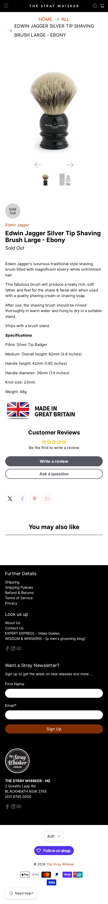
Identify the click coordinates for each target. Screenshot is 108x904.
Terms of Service (19, 598)
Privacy (11, 603)
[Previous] (38, 165)
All (65, 19)
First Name (14, 684)
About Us (12, 623)
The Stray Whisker (60, 864)
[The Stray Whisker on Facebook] (7, 649)
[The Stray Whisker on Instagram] (13, 649)
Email (11, 705)
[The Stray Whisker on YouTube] (19, 649)
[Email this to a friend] (47, 498)
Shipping (12, 582)
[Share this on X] (10, 498)
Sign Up (54, 728)
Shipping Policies (19, 587)
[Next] (70, 165)
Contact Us (14, 628)
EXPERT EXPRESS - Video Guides (32, 633)
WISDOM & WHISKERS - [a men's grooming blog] (45, 638)
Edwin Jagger (17, 224)
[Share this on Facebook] (22, 498)
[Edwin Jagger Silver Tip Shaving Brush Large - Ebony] (54, 108)
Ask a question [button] (54, 473)
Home (45, 19)
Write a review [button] (54, 461)
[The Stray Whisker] (54, 6)
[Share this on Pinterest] (34, 498)
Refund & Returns (19, 592)
